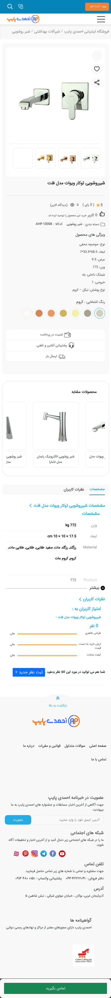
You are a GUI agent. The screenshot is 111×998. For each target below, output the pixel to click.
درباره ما (28, 746)
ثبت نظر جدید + (29, 672)
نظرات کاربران (74, 490)
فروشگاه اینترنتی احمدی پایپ (86, 32)
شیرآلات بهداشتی (47, 32)
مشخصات (97, 489)
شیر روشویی (21, 32)
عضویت (18, 819)
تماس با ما (98, 759)
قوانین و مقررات (49, 746)
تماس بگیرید (55, 988)
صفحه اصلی (97, 746)
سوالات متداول (74, 746)
